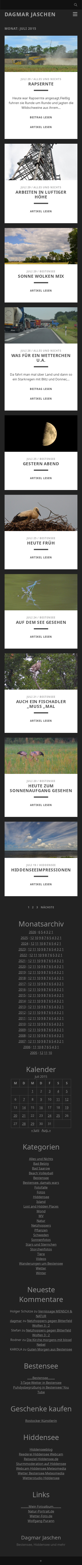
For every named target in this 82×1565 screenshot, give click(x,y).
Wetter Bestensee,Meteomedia (41, 1473)
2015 (22, 995)
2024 (24, 943)
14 (24, 1107)
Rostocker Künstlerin (41, 1421)
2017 (22, 984)
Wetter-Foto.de (41, 1516)
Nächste (47, 907)
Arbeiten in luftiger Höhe (41, 194)
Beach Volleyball (41, 1173)
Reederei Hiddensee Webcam (41, 1454)
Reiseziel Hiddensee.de (41, 1459)
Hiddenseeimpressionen (41, 870)
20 (15, 1115)
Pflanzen (41, 1230)
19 (66, 1107)
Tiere (41, 1254)
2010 (22, 1024)
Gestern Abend (41, 463)
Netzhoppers (41, 1225)
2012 (22, 1012)
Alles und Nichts (47, 79)
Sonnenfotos (41, 1240)
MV (41, 1216)
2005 (33, 1053)
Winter (41, 1273)
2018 (22, 978)
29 (32, 1124)
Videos (41, 1259)
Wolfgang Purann (41, 1521)
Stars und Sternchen (41, 1244)
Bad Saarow (41, 1168)
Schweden (41, 1235)
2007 (22, 1041)
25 (58, 1115)
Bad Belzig (41, 1163)
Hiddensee (47, 865)
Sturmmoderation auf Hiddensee (41, 1464)
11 (37, 943)
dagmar (16, 1321)
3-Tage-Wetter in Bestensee (41, 1382)
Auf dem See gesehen (41, 622)
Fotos (41, 1192)
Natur (41, 1220)
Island (41, 1201)
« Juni (35, 1130)
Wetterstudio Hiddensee (41, 1478)
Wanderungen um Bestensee (41, 1263)
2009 (22, 1030)
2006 (26, 1047)
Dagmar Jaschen (30, 14)
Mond (41, 1211)
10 (36, 938)
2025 (24, 938)
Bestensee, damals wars (41, 1182)
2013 (22, 1007)
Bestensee (47, 271)
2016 (22, 989)
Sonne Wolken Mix (41, 276)
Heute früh (41, 543)
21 (24, 1115)
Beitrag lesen (41, 117)
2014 (22, 1001)
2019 (22, 972)
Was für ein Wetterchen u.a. (41, 358)
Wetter (41, 1268)
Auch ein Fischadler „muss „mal (41, 704)
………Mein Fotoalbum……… (41, 1506)
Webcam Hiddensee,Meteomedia (41, 1468)
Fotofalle (41, 1187)
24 (49, 1115)
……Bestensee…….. (41, 1378)
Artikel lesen (41, 127)
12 (32, 938)
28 (24, 1124)
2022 (23, 955)
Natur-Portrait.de (41, 1511)
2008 (22, 1035)
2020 (22, 966)
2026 (32, 932)
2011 (22, 1018)
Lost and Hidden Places (41, 1206)
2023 (22, 949)
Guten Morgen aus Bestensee (49, 1349)
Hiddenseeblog (41, 1449)
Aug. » (46, 1130)
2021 (22, 961)
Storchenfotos (41, 1249)
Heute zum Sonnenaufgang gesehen (41, 788)
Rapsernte (41, 84)
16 (41, 1107)
